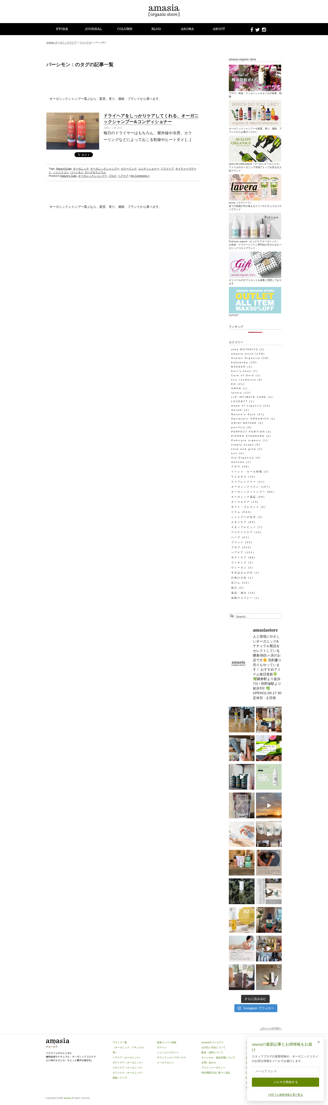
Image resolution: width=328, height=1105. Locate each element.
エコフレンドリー (243, 481)
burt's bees (241, 371)
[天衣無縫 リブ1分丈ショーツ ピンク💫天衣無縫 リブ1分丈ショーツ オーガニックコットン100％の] (242, 948)
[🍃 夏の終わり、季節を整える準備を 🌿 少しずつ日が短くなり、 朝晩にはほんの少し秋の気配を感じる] (242, 719)
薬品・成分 (239, 592)
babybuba (239, 362)
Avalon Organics (245, 358)
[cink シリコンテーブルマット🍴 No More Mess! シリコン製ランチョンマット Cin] (269, 862)
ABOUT (219, 29)
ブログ (112, 175)
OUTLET (233, 315)
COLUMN (124, 29)
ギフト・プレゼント (245, 507)
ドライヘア (167, 168)
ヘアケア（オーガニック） (127, 1057)
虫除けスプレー (242, 598)
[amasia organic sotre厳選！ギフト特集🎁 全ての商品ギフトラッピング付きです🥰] (269, 719)
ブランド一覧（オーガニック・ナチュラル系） (128, 1047)
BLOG (156, 29)
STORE (62, 29)
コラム (236, 512)
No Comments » (140, 175)
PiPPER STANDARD (248, 436)
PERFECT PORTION (248, 431)
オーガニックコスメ (245, 486)
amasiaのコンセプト (212, 1042)
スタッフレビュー (243, 527)
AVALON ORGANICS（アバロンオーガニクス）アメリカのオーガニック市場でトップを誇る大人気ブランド (255, 167)
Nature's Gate (68, 175)
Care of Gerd (242, 375)
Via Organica (242, 457)
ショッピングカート (168, 1052)
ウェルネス (239, 476)
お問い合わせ (208, 1062)
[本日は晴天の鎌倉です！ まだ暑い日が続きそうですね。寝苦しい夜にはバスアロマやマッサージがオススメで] (269, 805)
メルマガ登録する (285, 1082)
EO (233, 384)
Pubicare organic (246, 440)
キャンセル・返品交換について (218, 1057)
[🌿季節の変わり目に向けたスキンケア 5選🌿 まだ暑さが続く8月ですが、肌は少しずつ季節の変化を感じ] (269, 748)
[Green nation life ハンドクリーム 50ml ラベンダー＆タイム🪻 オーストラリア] (242, 748)
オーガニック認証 (243, 496)
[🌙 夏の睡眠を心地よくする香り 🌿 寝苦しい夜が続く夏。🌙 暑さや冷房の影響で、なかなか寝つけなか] (242, 977)
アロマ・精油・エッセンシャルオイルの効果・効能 (255, 95)
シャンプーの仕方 (243, 517)
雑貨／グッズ (120, 1077)
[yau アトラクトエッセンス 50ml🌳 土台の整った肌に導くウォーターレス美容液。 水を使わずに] (242, 891)
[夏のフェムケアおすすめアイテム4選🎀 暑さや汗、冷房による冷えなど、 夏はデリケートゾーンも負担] (269, 977)
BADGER (238, 366)
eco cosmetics (243, 379)
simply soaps (242, 444)
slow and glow (243, 449)
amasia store (242, 353)
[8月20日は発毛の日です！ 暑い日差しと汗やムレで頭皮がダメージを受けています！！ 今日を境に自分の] (242, 776)
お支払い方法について (213, 1047)
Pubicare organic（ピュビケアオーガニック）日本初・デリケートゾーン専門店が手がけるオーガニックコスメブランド (255, 244)
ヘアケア (123, 175)
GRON (236, 388)
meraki (237, 410)
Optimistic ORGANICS (250, 418)
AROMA (187, 29)
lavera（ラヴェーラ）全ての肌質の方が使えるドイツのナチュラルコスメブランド (255, 206)
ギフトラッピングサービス (171, 1057)
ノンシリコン (61, 172)
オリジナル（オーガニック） (128, 1072)
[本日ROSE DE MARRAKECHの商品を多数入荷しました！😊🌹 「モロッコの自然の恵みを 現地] (269, 948)
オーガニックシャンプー (104, 168)
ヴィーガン (239, 567)
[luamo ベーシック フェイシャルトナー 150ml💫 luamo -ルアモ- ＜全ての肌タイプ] (269, 776)
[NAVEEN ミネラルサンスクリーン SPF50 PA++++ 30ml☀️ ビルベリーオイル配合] (242, 920)
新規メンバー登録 (166, 1042)
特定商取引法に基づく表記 (215, 1072)
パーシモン (76, 172)
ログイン (162, 1047)
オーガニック (81, 168)
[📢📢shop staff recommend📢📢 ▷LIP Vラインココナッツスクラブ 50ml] (269, 920)
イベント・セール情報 (246, 471)
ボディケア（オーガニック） (128, 1062)
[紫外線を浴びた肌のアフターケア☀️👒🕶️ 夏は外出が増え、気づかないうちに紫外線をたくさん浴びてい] (242, 862)
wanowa (238, 462)
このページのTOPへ (271, 1028)
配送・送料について (212, 1052)
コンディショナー (148, 168)
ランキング (239, 562)
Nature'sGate (64, 168)
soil (234, 453)
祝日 (234, 587)
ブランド (237, 542)
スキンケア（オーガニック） (128, 1067)
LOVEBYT (239, 401)
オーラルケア (240, 502)
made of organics (246, 405)
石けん (236, 582)
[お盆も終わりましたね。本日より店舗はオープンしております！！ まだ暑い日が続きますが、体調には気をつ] (269, 834)
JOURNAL (93, 29)
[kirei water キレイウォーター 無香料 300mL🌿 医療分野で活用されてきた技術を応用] (242, 834)
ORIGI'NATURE (244, 423)
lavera (236, 392)
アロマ (236, 466)
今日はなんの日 (242, 572)
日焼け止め (239, 577)
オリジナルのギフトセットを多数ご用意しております (255, 282)
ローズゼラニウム (95, 172)
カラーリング (129, 168)
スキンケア (239, 522)
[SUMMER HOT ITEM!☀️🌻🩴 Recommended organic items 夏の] (269, 891)
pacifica (238, 427)
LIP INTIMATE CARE (249, 397)
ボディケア (239, 557)
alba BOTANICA (244, 349)
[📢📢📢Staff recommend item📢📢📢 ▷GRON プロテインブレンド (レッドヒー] (242, 805)
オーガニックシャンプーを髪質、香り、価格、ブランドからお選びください (255, 130)
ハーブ (236, 537)
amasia (67, 1098)
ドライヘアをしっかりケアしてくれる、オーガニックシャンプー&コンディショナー (151, 118)
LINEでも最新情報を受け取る (285, 1094)
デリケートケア (242, 532)
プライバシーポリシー (213, 1067)
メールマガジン (165, 1062)
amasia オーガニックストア (61, 42)
